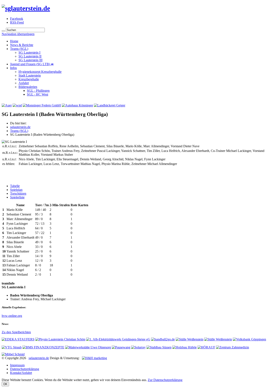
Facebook (16, 18)
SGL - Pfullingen (38, 90)
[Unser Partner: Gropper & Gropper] (218, 339)
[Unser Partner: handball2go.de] (163, 339)
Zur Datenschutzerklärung (165, 380)
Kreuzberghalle (28, 79)
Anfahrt (23, 83)
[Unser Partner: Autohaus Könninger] (77, 105)
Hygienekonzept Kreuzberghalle (40, 71)
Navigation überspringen (18, 34)
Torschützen (18, 193)
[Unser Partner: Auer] (7, 105)
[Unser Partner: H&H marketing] (94, 358)
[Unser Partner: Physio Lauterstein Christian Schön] (60, 339)
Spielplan (16, 189)
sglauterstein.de (20, 127)
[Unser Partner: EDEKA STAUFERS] (18, 339)
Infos (13, 68)
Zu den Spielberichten (16, 332)
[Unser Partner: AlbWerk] (118, 339)
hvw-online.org (12, 316)
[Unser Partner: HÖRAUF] (206, 347)
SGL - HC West (37, 94)
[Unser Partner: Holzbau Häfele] (184, 347)
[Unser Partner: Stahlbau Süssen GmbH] (158, 347)
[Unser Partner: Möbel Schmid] (13, 354)
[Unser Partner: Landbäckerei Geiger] (109, 105)
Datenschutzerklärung (24, 369)
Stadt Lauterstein (29, 75)
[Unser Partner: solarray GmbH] (138, 347)
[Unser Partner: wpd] (17, 105)
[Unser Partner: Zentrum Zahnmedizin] (232, 347)
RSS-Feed (17, 22)
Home (14, 41)
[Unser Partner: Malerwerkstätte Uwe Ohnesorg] (88, 347)
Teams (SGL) (19, 48)
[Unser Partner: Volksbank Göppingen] (249, 339)
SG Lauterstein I (29, 52)
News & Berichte (21, 45)
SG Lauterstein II (29, 56)
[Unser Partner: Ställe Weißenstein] (189, 339)
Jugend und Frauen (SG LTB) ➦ (32, 64)
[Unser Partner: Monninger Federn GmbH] (42, 105)
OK (5, 384)
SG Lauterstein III (30, 60)
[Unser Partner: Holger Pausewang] (121, 347)
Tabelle (15, 186)
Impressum (17, 365)
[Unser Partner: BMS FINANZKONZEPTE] (43, 347)
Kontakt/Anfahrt (21, 373)
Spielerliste (17, 197)
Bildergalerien (27, 87)
